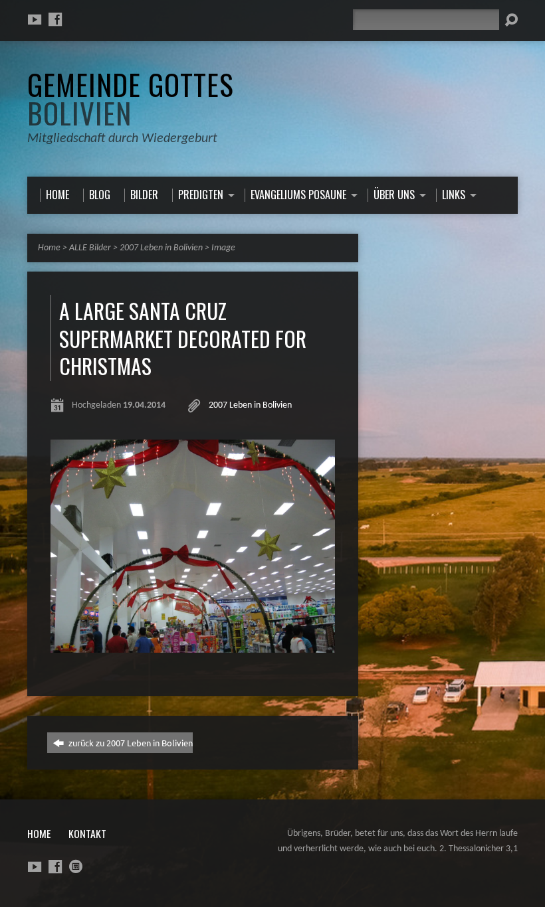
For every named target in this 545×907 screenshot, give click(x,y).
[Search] (511, 20)
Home (49, 248)
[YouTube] (34, 19)
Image (223, 248)
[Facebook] (55, 19)
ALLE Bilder (90, 248)
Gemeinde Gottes (130, 97)
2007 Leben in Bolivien (161, 248)
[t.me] (75, 866)
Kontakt (87, 833)
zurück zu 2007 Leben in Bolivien (129, 742)
